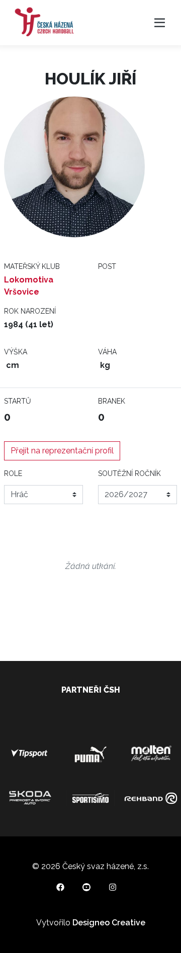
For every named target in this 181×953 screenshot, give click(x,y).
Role (13, 473)
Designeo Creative (108, 922)
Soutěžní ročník (129, 473)
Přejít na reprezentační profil (62, 450)
